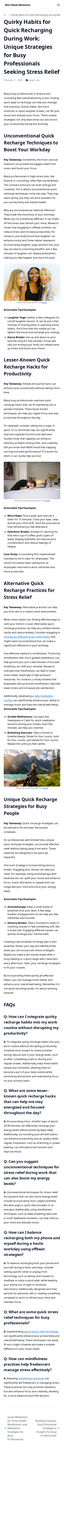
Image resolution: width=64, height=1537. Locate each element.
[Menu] (58, 5)
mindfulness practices (31, 1378)
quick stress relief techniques (41, 1331)
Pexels (44, 302)
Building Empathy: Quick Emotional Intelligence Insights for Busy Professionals (46, 1428)
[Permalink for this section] (54, 149)
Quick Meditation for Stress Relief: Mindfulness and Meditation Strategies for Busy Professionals (17, 1428)
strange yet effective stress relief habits (27, 637)
